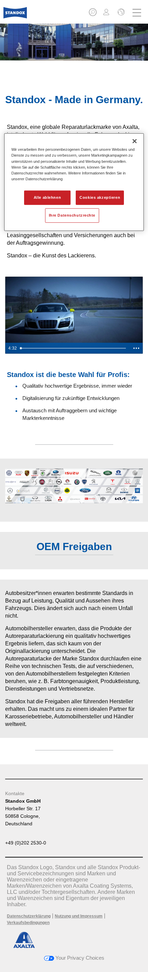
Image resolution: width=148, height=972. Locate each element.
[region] (74, 182)
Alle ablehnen (47, 197)
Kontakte (14, 793)
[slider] (74, 348)
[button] (93, 14)
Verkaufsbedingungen (28, 922)
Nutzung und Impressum (79, 916)
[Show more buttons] (136, 348)
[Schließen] (134, 141)
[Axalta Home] (15, 15)
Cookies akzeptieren (100, 197)
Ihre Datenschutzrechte (72, 215)
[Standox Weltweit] (120, 12)
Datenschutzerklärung (29, 916)
